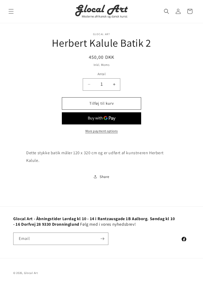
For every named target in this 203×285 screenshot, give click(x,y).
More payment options (101, 131)
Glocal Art (31, 273)
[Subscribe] (102, 239)
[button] (11, 11)
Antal (101, 74)
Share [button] (104, 176)
